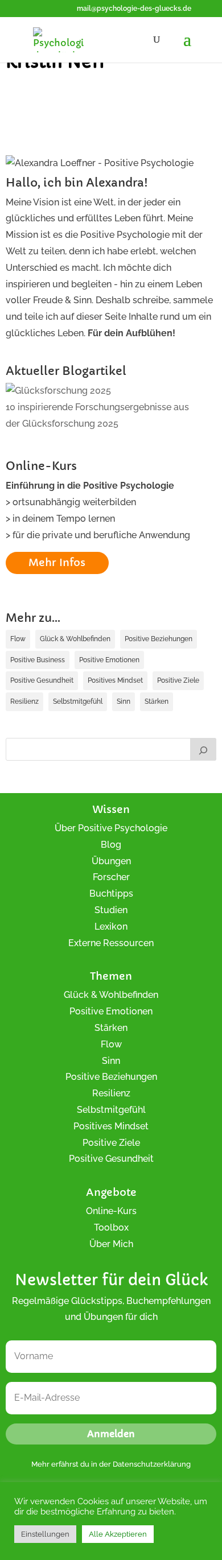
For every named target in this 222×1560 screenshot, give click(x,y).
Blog (111, 844)
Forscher (111, 877)
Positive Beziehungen (158, 639)
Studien (111, 910)
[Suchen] (203, 749)
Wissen (111, 809)
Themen (111, 976)
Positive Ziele (178, 680)
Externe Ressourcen (111, 943)
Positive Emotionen (109, 660)
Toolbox (111, 1227)
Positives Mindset (115, 680)
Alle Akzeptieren (118, 1534)
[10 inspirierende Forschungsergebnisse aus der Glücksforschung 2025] (58, 391)
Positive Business (37, 660)
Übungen (111, 861)
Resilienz (24, 701)
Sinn (123, 701)
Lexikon (111, 926)
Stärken (156, 701)
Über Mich (111, 1244)
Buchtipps (111, 893)
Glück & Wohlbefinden (75, 639)
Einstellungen (45, 1534)
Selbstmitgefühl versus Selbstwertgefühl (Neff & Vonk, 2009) (110, 94)
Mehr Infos (56, 562)
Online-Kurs (111, 1211)
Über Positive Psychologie (111, 828)
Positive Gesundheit (41, 680)
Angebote (111, 1192)
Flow (18, 639)
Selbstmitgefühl (77, 701)
